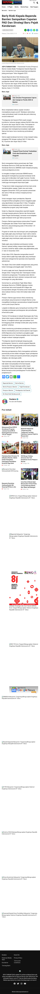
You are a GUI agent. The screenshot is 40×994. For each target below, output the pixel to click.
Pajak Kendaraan (25, 387)
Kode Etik (16, 955)
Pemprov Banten (8, 390)
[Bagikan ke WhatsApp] (34, 30)
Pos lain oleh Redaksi (15, 401)
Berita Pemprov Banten (10, 387)
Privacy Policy (18, 958)
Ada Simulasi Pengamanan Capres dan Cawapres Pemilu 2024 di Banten (24, 100)
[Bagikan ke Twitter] (31, 30)
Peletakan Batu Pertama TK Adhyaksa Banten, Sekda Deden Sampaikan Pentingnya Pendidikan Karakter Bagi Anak (10, 459)
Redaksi (4, 955)
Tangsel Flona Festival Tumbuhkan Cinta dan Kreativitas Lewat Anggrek (25, 153)
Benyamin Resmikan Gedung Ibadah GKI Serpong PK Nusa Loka (9, 485)
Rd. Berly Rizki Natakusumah (11, 394)
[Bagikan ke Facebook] (28, 30)
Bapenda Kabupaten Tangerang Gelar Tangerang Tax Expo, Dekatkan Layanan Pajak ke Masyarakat (29, 432)
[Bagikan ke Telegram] (37, 30)
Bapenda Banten (8, 383)
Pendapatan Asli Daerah (23, 390)
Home (3, 7)
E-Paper (10, 7)
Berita (17, 7)
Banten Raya (24, 7)
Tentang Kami (6, 965)
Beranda (4, 10)
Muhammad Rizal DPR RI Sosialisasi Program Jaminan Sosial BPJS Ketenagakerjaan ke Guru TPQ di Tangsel (9, 431)
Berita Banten (19, 383)
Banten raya (12, 10)
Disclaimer (5, 962)
